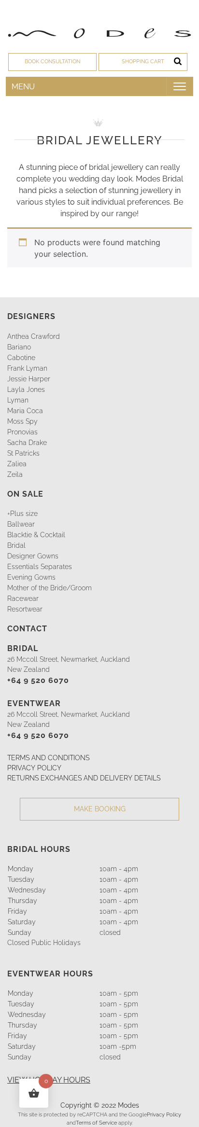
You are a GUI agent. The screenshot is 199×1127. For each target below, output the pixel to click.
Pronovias (22, 432)
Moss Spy (22, 421)
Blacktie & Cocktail (36, 535)
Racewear (23, 598)
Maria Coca (25, 411)
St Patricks (23, 453)
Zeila (15, 474)
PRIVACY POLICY (34, 768)
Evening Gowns (31, 577)
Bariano (19, 347)
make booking (100, 809)
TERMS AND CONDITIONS (48, 758)
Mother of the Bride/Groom (49, 588)
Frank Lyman (27, 368)
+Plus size (22, 513)
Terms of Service (96, 1122)
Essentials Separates (39, 566)
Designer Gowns (32, 556)
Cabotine (21, 358)
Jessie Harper (28, 379)
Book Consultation (52, 61)
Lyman (17, 400)
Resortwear (25, 609)
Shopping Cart (143, 61)
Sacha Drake (27, 442)
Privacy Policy (164, 1114)
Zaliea (17, 464)
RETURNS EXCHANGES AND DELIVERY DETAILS (83, 778)
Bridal (16, 545)
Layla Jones (26, 389)
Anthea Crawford (33, 336)
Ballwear (21, 524)
